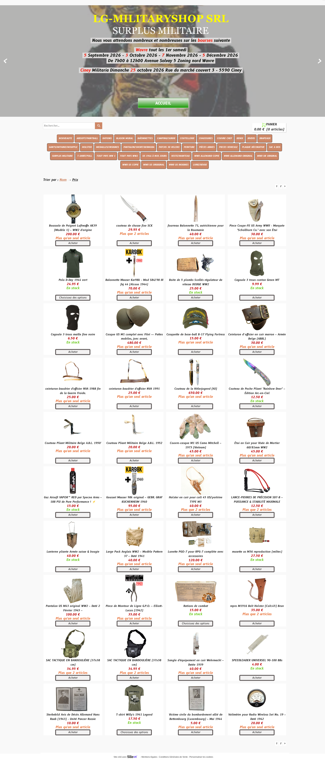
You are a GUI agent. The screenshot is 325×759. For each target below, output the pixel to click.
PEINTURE (189, 147)
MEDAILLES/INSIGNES (107, 147)
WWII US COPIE (130, 164)
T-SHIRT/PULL (84, 156)
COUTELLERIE (187, 138)
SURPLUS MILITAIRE (62, 156)
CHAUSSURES (205, 138)
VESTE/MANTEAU (180, 156)
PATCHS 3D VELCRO (169, 147)
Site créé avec (120, 757)
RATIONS (107, 138)
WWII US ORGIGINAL (153, 164)
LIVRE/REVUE (200, 164)
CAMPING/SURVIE (166, 138)
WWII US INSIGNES (178, 164)
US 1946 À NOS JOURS (154, 156)
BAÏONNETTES (145, 138)
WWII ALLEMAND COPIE (206, 156)
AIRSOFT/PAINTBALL (87, 138)
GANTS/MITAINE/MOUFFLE (63, 147)
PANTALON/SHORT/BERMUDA (138, 147)
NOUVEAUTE (65, 138)
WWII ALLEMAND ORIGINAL (238, 156)
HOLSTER (87, 147)
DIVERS (251, 138)
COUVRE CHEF (224, 138)
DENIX (239, 138)
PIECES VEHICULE (228, 147)
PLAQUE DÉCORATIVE (253, 147)
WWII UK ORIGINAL (267, 156)
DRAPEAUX (264, 138)
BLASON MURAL (124, 138)
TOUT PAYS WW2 (129, 156)
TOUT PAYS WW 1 (105, 156)
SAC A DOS (274, 147)
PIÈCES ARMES (206, 147)
